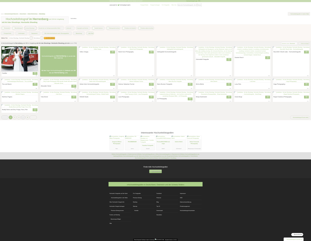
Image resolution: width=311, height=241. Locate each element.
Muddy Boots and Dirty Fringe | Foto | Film (15, 109)
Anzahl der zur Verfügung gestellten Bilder (49, 28)
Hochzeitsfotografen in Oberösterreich (170, 154)
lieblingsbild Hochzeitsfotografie (166, 52)
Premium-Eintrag (137, 197)
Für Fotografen (166, 5)
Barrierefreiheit (298, 234)
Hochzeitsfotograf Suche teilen (300, 117)
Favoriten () (294, 239)
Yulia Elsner (44, 97)
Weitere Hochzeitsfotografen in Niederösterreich (124, 154)
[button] (4, 117)
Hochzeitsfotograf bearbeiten (187, 210)
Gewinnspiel (159, 210)
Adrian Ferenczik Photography (194, 142)
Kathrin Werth (179, 141)
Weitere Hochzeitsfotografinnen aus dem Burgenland (159, 156)
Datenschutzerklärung (185, 202)
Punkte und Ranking (114, 214)
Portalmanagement (185, 206)
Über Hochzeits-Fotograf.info (116, 202)
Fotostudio (7, 28)
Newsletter (159, 214)
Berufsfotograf (18, 28)
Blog (157, 202)
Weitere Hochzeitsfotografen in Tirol (183, 156)
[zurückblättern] (83, 48)
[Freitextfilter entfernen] (197, 5)
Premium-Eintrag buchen (117, 210)
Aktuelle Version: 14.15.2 (171, 239)
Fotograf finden (144, 5)
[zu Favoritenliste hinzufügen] (3, 48)
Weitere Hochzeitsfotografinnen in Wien (148, 154)
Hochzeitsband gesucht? (135, 1)
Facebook (159, 193)
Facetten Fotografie (147, 145)
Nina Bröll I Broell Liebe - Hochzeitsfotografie (287, 52)
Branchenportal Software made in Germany (144, 239)
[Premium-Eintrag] (199, 133)
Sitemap (135, 206)
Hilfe (199, 1)
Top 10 (158, 206)
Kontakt (136, 210)
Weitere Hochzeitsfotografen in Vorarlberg (165, 158)
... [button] (23, 117)
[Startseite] (2, 14)
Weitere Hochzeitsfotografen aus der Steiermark (131, 156)
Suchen (200, 5)
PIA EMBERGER (132, 141)
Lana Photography (123, 97)
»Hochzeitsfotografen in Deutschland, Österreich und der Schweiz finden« (155, 185)
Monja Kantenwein (201, 97)
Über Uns (173, 5)
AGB (181, 197)
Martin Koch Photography (126, 52)
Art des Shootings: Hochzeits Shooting (19, 38)
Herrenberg (37, 38)
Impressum (183, 193)
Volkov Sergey (84, 52)
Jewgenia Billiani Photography (116, 142)
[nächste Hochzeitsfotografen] (33, 117)
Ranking (135, 202)
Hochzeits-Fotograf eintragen (116, 206)
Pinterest (158, 197)
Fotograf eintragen (155, 5)
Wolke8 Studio (84, 97)
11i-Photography (162, 98)
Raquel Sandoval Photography (282, 97)
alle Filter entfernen (50, 38)
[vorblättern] (111, 48)
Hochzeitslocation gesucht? (118, 1)
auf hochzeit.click (156, 171)
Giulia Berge (238, 97)
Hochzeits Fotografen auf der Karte (118, 193)
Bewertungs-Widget (116, 219)
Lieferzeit (68, 28)
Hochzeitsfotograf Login (191, 1)
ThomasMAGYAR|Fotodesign (163, 142)
